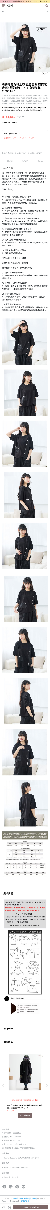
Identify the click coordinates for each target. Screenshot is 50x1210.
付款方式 (5, 1157)
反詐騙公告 (6, 1177)
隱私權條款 (35, 1157)
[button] (46, 1085)
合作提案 (15, 1177)
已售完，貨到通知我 (30, 1207)
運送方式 (13, 1157)
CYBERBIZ (25, 1201)
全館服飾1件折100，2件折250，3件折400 (20, 137)
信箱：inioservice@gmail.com (14, 1144)
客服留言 (5, 1167)
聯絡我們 (24, 1167)
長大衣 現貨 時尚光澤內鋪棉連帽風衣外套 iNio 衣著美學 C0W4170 (25, 1106)
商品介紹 (9, 161)
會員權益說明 (15, 1167)
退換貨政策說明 (24, 1157)
